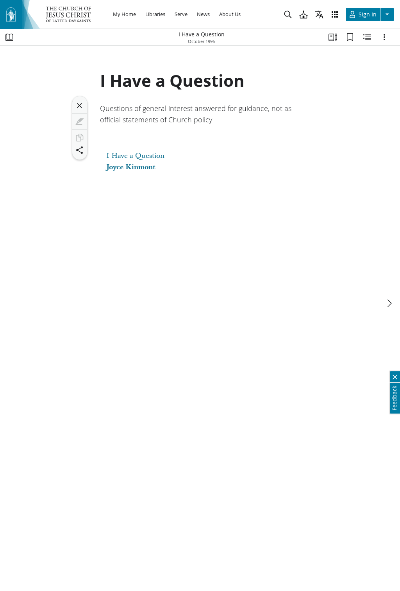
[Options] (384, 37)
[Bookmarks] (350, 37)
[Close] (79, 105)
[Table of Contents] (9, 37)
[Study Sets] (333, 37)
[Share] (79, 150)
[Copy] (79, 137)
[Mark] (79, 121)
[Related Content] (367, 37)
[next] (389, 303)
